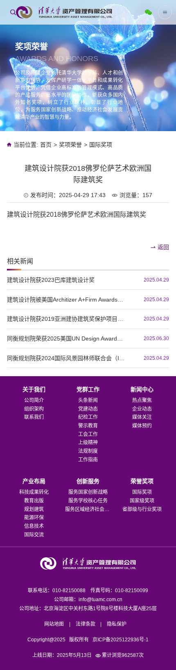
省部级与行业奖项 (142, 509)
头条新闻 (88, 400)
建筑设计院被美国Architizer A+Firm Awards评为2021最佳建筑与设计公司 (67, 299)
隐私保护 (116, 624)
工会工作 (88, 434)
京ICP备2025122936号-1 (121, 640)
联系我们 (34, 417)
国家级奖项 (142, 501)
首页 (46, 144)
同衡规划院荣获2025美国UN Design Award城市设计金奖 (67, 338)
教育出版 (34, 501)
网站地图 (54, 624)
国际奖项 (100, 144)
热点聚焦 (142, 400)
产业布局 (34, 481)
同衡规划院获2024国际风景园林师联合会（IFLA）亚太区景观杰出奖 (67, 358)
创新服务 (88, 481)
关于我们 (34, 389)
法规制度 (88, 451)
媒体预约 (142, 426)
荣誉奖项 (142, 481)
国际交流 (34, 535)
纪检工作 (88, 417)
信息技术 (34, 526)
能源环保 (34, 517)
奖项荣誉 (70, 144)
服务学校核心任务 (88, 501)
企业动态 (142, 409)
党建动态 (88, 409)
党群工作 (88, 389)
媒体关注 (142, 417)
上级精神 (88, 442)
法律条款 (85, 624)
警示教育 (88, 426)
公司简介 (34, 400)
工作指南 (88, 460)
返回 (163, 247)
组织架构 (34, 409)
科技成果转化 (34, 492)
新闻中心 (142, 389)
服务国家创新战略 (88, 492)
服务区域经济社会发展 (88, 509)
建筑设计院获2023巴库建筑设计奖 (51, 280)
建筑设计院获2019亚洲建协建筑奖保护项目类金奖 (67, 319)
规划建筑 (34, 509)
